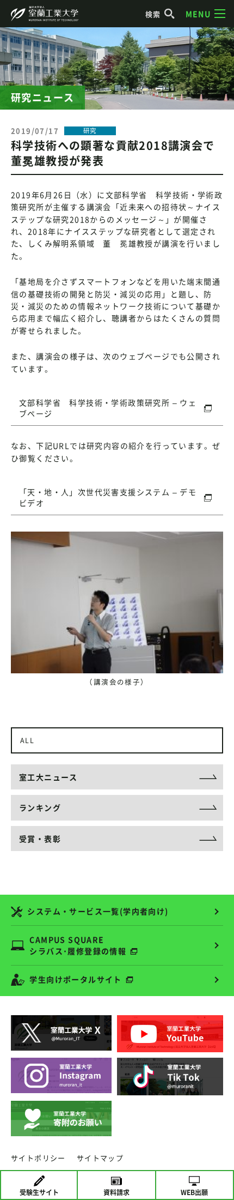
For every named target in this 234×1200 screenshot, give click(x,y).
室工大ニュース (48, 776)
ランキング (40, 807)
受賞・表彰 (40, 838)
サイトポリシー (38, 1158)
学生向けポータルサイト (75, 979)
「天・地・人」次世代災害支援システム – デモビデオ (107, 497)
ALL (27, 740)
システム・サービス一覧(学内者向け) (97, 911)
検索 (153, 14)
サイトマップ (100, 1158)
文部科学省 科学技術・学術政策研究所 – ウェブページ (107, 408)
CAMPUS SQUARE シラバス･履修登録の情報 (77, 945)
